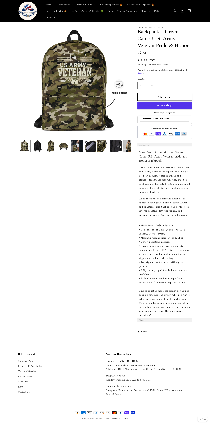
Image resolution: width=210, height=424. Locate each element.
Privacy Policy (25, 376)
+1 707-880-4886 (126, 361)
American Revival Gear (100, 418)
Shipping (141, 64)
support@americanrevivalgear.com (134, 365)
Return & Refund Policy (30, 365)
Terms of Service (27, 371)
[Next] (127, 82)
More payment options (164, 112)
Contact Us (24, 391)
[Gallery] (74, 89)
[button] (49, 4)
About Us (23, 381)
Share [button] (144, 331)
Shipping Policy (26, 360)
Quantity (141, 78)
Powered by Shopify (119, 418)
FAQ (20, 386)
